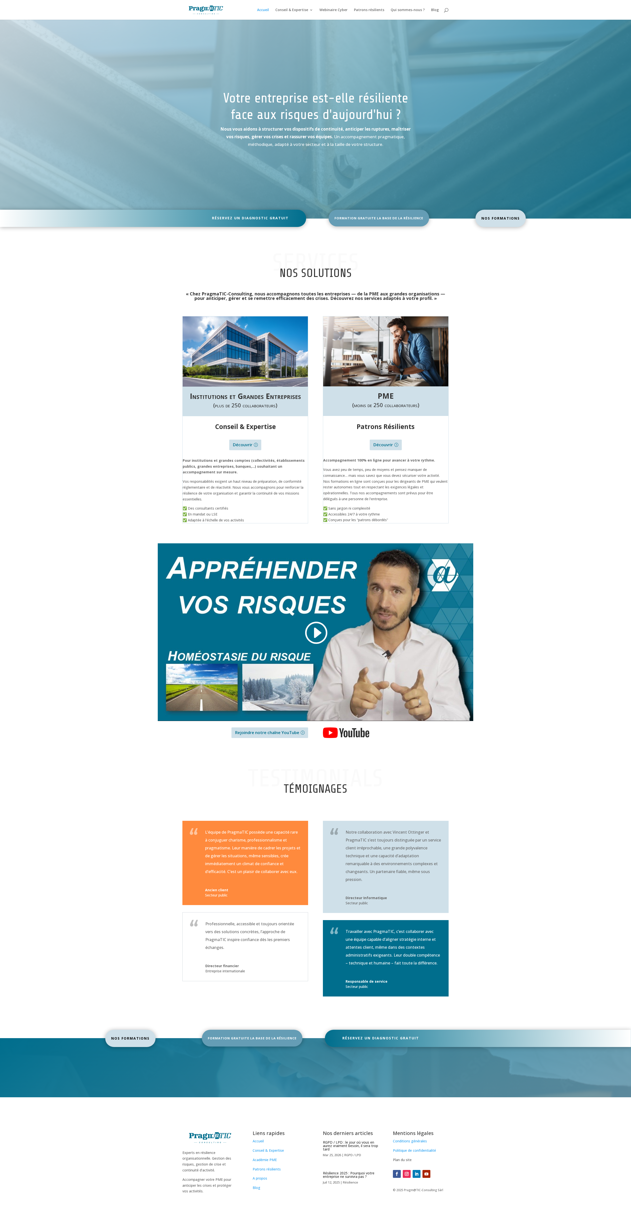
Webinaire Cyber (333, 10)
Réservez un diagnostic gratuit (250, 218)
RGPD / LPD (352, 1155)
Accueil (263, 10)
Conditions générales (410, 1141)
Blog (435, 10)
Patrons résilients (369, 10)
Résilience (350, 1182)
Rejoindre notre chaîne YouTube (267, 732)
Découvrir (242, 444)
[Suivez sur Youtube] (426, 1174)
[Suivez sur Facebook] (397, 1174)
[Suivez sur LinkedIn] (417, 1174)
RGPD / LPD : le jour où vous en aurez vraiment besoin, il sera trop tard (350, 1145)
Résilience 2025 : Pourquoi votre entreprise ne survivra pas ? (348, 1175)
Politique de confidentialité (414, 1150)
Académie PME (265, 1159)
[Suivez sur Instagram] (407, 1174)
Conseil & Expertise (291, 10)
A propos (260, 1178)
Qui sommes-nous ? (408, 10)
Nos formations (500, 218)
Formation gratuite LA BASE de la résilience (378, 218)
